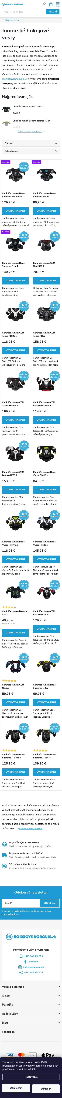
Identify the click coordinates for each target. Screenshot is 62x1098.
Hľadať (52, 11)
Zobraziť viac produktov (30, 131)
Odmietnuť (16, 1088)
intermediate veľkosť (30, 828)
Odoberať (49, 903)
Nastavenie (31, 1077)
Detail (15, 211)
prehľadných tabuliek (13, 79)
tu (35, 1069)
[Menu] (58, 4)
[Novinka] (46, 175)
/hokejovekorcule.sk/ (33, 967)
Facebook (33, 961)
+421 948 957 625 (33, 956)
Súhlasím (46, 1088)
